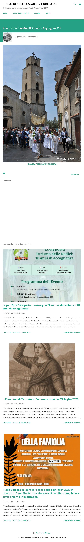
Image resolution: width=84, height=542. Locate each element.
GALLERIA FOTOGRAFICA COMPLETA (42, 164)
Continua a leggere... (72, 332)
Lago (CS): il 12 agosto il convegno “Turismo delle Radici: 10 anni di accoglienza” (41, 306)
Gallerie (37, 13)
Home (5, 13)
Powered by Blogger (43, 533)
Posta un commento (21, 332)
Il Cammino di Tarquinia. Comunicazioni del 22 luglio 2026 (40, 399)
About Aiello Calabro (21, 13)
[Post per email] (4, 174)
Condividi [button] (75, 174)
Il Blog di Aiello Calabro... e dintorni (30, 4)
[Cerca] (75, 4)
